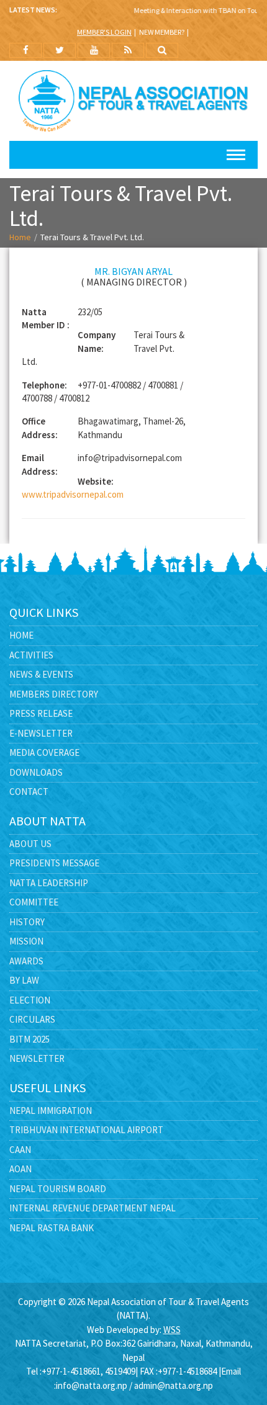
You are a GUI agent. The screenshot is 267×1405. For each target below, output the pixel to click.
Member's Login (104, 32)
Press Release (41, 713)
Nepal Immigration (50, 1110)
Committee (33, 902)
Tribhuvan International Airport (86, 1130)
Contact (28, 791)
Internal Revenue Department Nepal (92, 1208)
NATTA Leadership (48, 883)
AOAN (20, 1169)
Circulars (32, 1019)
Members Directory (53, 694)
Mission (26, 941)
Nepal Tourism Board (57, 1189)
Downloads (36, 772)
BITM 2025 (29, 1039)
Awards (26, 961)
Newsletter (37, 1058)
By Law (24, 980)
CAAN (20, 1150)
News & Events (41, 674)
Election (29, 1000)
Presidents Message (54, 863)
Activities (31, 655)
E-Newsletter (41, 733)
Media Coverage (44, 752)
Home (20, 237)
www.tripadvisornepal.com (73, 494)
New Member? (161, 32)
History (27, 922)
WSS (172, 1329)
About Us (30, 844)
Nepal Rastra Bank (51, 1228)
